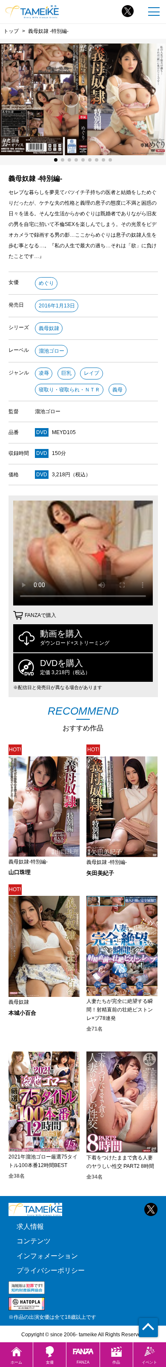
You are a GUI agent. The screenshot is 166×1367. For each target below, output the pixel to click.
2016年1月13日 (57, 306)
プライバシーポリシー (51, 1270)
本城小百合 (22, 1013)
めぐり (46, 283)
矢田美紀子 (100, 873)
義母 (117, 390)
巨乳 (66, 373)
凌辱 (44, 373)
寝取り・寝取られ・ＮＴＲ (69, 390)
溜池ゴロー (51, 351)
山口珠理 (20, 872)
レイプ (91, 373)
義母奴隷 (49, 328)
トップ (11, 31)
